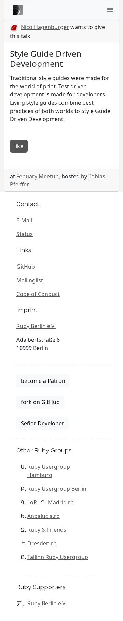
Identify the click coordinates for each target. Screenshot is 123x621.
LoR (32, 502)
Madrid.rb (61, 502)
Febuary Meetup (37, 176)
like (18, 146)
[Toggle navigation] (110, 10)
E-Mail (24, 220)
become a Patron (43, 381)
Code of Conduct (38, 294)
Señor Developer (42, 423)
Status (24, 234)
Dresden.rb (42, 543)
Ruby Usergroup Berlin (56, 488)
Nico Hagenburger (45, 27)
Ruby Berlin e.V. (36, 326)
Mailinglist (29, 280)
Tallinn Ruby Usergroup (57, 557)
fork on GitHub (40, 402)
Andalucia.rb (43, 516)
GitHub (25, 266)
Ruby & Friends (46, 529)
